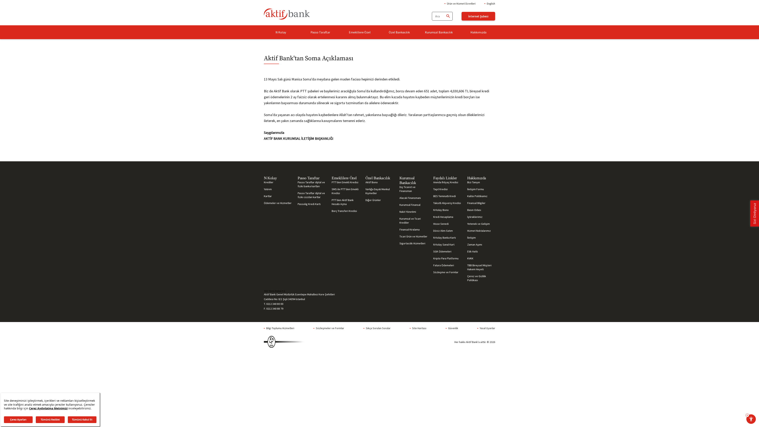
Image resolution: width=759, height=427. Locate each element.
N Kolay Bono (441, 210)
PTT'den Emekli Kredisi (345, 182)
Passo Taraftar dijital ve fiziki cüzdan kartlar (311, 195)
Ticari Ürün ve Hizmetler (413, 236)
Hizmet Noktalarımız (479, 230)
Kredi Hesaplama (443, 217)
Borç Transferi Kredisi (344, 211)
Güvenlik (453, 328)
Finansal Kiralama (409, 229)
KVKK (470, 258)
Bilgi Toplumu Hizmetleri (280, 328)
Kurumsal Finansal (409, 205)
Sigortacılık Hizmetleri (412, 243)
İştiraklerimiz (474, 217)
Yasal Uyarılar (487, 328)
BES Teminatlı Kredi (444, 196)
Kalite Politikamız (477, 196)
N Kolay (281, 32)
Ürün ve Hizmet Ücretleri (461, 3)
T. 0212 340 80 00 (273, 304)
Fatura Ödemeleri (443, 265)
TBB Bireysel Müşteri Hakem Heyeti (479, 267)
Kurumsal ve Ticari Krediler (410, 220)
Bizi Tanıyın (473, 182)
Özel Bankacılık (399, 32)
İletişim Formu (475, 189)
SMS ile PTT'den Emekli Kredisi (345, 191)
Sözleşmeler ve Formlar (330, 328)
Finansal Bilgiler (476, 203)
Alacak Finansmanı (410, 198)
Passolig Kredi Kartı (309, 204)
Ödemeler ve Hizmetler (278, 203)
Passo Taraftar (320, 32)
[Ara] (448, 16)
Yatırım (268, 189)
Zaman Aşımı (474, 244)
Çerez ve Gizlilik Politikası (476, 278)
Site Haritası (419, 328)
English (491, 3)
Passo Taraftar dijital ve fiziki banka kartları (311, 184)
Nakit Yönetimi (407, 212)
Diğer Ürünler (373, 200)
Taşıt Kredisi (440, 189)
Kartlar (268, 196)
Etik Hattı (472, 251)
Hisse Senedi (441, 224)
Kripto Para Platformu (446, 258)
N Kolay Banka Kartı (444, 237)
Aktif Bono (371, 182)
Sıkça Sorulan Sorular (378, 328)
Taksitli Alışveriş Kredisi (447, 203)
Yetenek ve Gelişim (478, 224)
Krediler (268, 182)
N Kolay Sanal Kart (443, 244)
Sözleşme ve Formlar (445, 272)
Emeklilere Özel (360, 32)
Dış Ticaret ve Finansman (407, 189)
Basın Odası (474, 210)
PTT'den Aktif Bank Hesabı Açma (343, 202)
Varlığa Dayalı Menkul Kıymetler (377, 191)
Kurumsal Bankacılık (439, 32)
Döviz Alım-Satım (443, 230)
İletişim (471, 237)
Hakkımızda (478, 32)
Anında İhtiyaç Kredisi (445, 182)
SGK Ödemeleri (442, 251)
